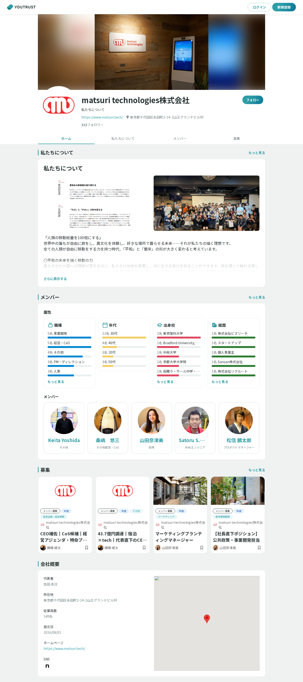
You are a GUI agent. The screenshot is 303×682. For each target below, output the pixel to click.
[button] (151, 52)
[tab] (66, 138)
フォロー (252, 99)
